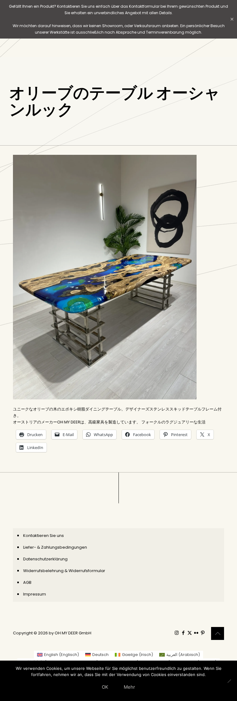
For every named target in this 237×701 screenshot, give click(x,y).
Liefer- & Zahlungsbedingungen (55, 547)
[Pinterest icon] (202, 632)
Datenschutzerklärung (45, 559)
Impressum (34, 594)
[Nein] (229, 681)
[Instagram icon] (176, 632)
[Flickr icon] (196, 632)
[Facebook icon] (183, 632)
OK (105, 687)
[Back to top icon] (217, 633)
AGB (27, 582)
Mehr (129, 687)
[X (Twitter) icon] (189, 632)
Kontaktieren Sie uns (43, 535)
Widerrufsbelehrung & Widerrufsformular (64, 571)
